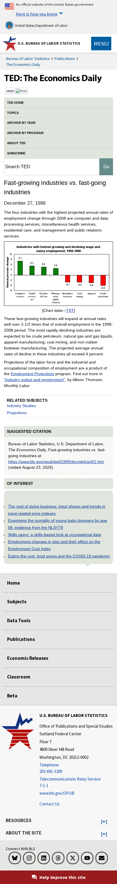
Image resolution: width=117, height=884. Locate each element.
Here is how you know (36, 14)
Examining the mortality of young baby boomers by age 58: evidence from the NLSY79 (57, 524)
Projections (17, 412)
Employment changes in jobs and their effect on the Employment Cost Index (54, 545)
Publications (65, 58)
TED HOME (15, 102)
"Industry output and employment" (34, 379)
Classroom (18, 677)
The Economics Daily (23, 64)
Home (13, 583)
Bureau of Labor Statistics (28, 58)
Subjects (16, 601)
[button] (104, 822)
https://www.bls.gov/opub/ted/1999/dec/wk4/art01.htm (56, 461)
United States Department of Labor (41, 25)
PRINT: (11, 91)
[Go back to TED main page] (58, 79)
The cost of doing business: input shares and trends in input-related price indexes (56, 510)
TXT (70, 310)
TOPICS (13, 112)
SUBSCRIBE (16, 153)
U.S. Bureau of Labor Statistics (49, 43)
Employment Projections (32, 373)
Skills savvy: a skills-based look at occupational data (54, 534)
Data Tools (18, 620)
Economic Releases (27, 658)
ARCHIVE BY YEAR (21, 122)
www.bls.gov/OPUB (56, 793)
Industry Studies (21, 405)
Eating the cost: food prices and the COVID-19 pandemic (59, 556)
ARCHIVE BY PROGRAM (25, 133)
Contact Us (49, 804)
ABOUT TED (16, 143)
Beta (12, 696)
